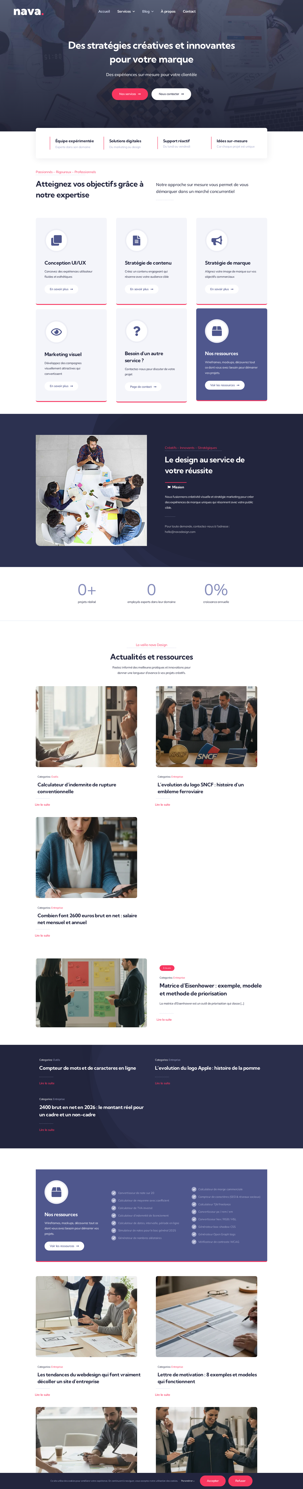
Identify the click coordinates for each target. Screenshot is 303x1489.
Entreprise (177, 776)
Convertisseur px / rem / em (215, 1211)
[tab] (176, 486)
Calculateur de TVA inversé (135, 1208)
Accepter (213, 1481)
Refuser (240, 1481)
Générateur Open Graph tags (216, 1234)
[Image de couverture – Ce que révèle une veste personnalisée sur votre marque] (206, 1408)
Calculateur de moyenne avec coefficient (143, 1200)
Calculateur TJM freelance (214, 1204)
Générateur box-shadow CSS (217, 1226)
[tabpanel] (211, 502)
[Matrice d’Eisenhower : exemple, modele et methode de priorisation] (91, 961)
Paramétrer (187, 1480)
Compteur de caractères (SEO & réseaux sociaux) (229, 1196)
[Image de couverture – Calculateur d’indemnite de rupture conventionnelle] (86, 687)
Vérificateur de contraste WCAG (218, 1242)
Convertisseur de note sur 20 (136, 1193)
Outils (54, 776)
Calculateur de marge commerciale (220, 1189)
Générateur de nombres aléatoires (140, 1238)
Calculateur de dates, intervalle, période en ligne (148, 1223)
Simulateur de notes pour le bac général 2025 (147, 1230)
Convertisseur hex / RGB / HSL (217, 1219)
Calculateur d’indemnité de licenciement (143, 1215)
